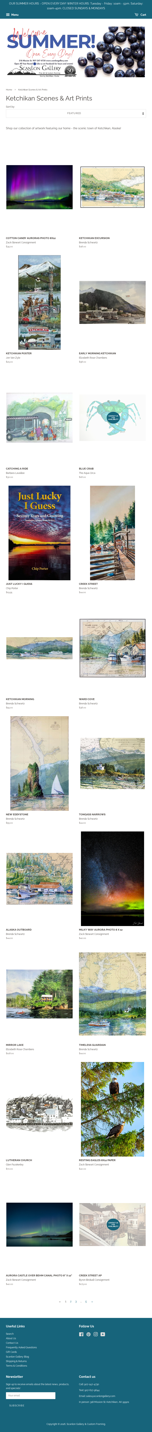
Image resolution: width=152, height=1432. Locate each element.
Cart (143, 14)
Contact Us (12, 1343)
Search (10, 1334)
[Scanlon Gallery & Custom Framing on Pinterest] (88, 1335)
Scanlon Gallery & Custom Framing (86, 1424)
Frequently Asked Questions (21, 1347)
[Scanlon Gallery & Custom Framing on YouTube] (103, 1335)
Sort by (10, 106)
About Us (11, 1338)
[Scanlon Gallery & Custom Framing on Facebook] (81, 1335)
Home (9, 89)
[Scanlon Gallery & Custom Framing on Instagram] (95, 1335)
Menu (15, 14)
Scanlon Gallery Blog (17, 1356)
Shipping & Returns (16, 1361)
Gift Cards (11, 1352)
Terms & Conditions (16, 1365)
